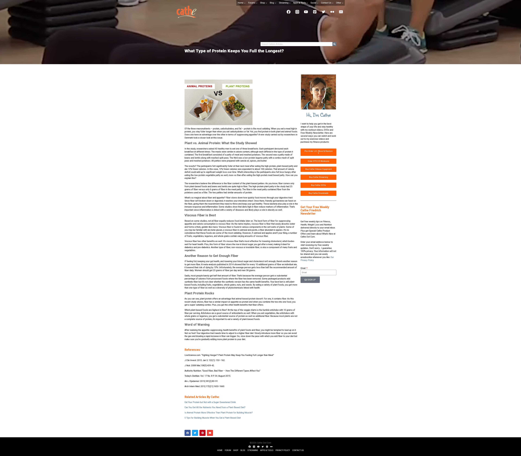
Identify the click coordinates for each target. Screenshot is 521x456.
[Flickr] (332, 12)
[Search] (334, 44)
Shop (235, 450)
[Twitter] (323, 12)
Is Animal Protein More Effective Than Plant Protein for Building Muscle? (219, 412)
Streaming (252, 450)
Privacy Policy (283, 450)
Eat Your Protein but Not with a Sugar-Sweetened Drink (210, 402)
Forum (228, 450)
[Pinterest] (315, 12)
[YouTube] (306, 12)
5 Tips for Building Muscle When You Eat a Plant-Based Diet (213, 418)
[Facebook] (288, 12)
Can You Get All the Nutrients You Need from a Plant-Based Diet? (215, 407)
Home (220, 450)
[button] (188, 433)
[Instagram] (297, 12)
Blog (243, 450)
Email (303, 268)
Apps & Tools (266, 450)
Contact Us (298, 450)
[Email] (341, 12)
